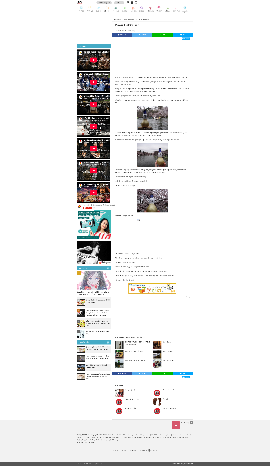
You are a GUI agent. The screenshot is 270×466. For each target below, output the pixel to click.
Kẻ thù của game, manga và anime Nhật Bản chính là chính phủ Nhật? (97, 357)
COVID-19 (119, 3)
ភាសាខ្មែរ (142, 450)
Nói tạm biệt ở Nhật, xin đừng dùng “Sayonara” (97, 333)
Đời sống (107, 11)
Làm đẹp (141, 11)
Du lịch (98, 11)
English (115, 450)
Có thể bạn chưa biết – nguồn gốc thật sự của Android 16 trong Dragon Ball (98, 323)
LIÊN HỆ (79, 464)
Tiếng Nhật (150, 11)
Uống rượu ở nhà (168, 360)
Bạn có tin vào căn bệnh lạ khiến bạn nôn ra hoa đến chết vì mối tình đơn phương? (93, 293)
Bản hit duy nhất (168, 390)
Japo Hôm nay (185, 11)
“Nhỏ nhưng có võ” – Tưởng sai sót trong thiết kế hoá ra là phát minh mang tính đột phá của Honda (97, 313)
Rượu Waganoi (168, 351)
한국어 (124, 450)
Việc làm (168, 11)
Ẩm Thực (90, 11)
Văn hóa (159, 11)
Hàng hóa (133, 11)
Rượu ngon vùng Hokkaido (134, 351)
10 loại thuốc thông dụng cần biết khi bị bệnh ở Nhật (98, 301)
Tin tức (81, 11)
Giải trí (124, 11)
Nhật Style (176, 11)
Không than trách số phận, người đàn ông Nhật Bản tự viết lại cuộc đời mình (98, 376)
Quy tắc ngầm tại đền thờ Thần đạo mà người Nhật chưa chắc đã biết (97, 348)
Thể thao (116, 11)
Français (133, 450)
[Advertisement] (152, 57)
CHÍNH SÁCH (88, 464)
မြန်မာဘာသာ (152, 450)
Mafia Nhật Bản (130, 408)
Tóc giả (165, 399)
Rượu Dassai (167, 342)
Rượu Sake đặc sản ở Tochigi (135, 360)
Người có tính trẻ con (132, 399)
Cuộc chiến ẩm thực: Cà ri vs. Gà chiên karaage (96, 366)
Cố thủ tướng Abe (104, 3)
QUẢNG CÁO (98, 464)
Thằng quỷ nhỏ (130, 390)
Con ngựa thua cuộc (169, 408)
